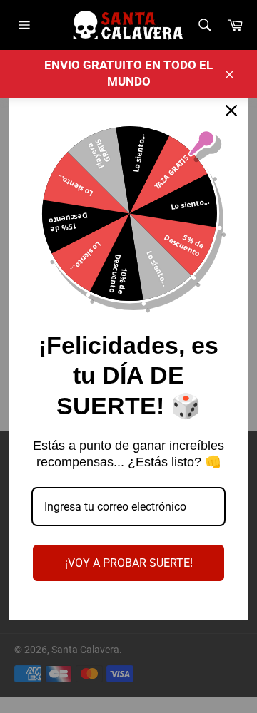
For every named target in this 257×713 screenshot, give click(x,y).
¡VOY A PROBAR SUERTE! (129, 563)
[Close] (231, 110)
